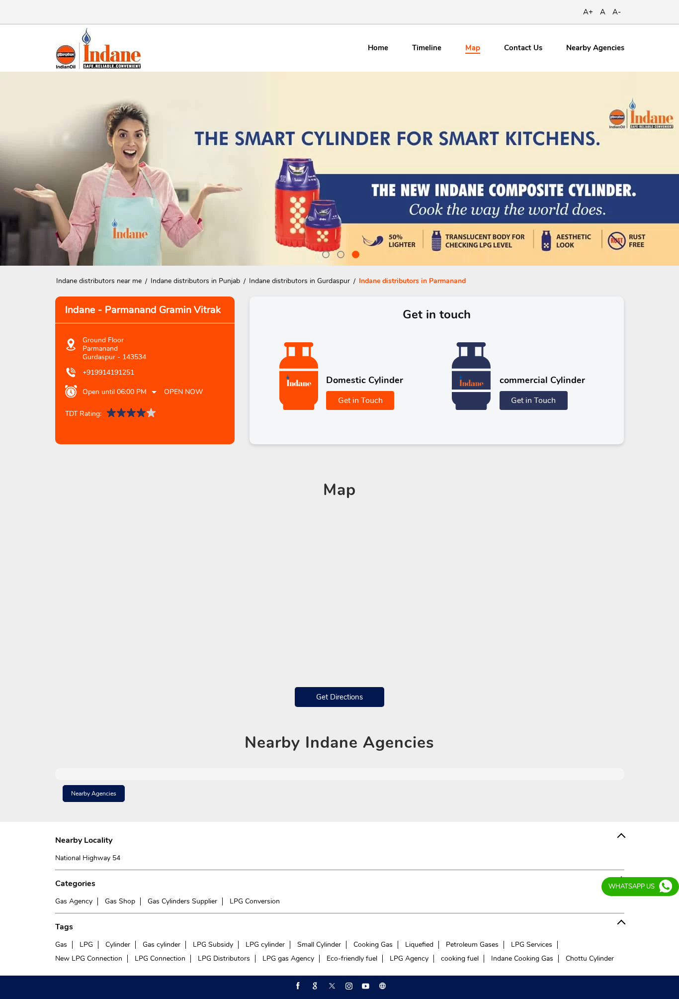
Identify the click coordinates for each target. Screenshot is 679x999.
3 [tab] (354, 253)
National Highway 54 (87, 858)
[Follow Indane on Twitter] (331, 986)
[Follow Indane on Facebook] (297, 986)
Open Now (183, 392)
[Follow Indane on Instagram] (347, 986)
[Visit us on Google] (314, 986)
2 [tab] (339, 253)
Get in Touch (360, 400)
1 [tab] (324, 253)
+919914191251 (108, 372)
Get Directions (339, 697)
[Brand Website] (381, 986)
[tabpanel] (339, 169)
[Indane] (98, 48)
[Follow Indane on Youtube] (364, 986)
